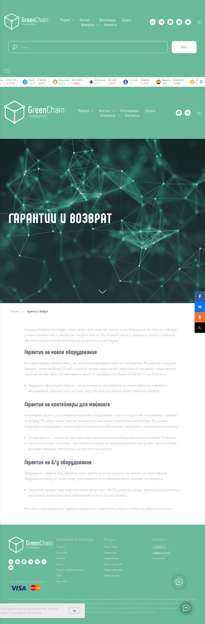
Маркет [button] (65, 19)
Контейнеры (107, 19)
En (199, 22)
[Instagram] (179, 22)
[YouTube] (188, 22)
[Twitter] (200, 327)
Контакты (110, 24)
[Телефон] (153, 22)
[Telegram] (162, 22)
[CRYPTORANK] (201, 82)
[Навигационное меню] (7, 71)
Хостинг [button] (85, 19)
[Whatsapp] (170, 22)
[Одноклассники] (200, 317)
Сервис (127, 19)
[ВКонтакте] (200, 307)
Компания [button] (88, 24)
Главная (14, 521)
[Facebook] (200, 296)
